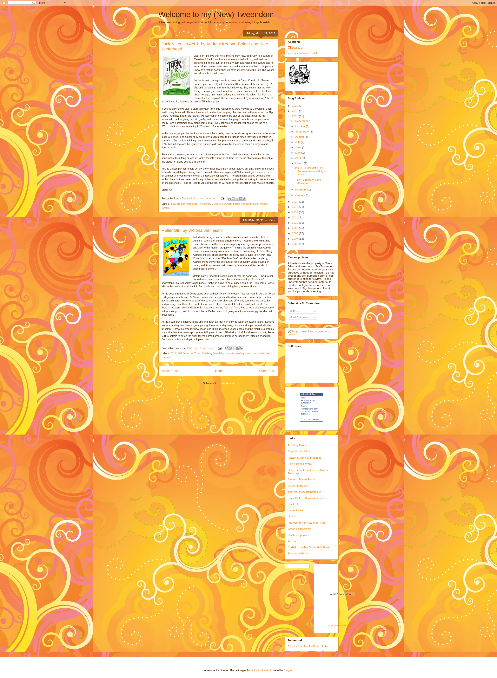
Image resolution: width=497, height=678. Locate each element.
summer (166, 357)
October (300, 126)
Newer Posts (170, 370)
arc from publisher (187, 203)
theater (264, 203)
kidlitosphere (307, 409)
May (298, 152)
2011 (295, 217)
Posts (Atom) (226, 383)
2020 (295, 105)
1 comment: (207, 348)
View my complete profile (303, 53)
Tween (165, 207)
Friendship (204, 203)
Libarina (293, 516)
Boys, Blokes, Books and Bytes (307, 498)
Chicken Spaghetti (299, 535)
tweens (304, 414)
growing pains (250, 353)
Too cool (293, 541)
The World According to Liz (304, 491)
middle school (241, 203)
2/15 (172, 203)
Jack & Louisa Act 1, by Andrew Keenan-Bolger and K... (310, 171)
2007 (295, 238)
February (301, 189)
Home (219, 370)
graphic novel (233, 353)
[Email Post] (222, 198)
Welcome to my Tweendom (308, 401)
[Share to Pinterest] (244, 199)
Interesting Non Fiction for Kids (307, 522)
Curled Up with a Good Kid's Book (308, 547)
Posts (296, 311)
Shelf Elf (293, 504)
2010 (295, 222)
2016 (295, 111)
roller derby (265, 353)
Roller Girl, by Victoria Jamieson (192, 230)
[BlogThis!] (233, 199)
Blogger (288, 670)
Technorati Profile (298, 553)
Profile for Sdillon (319, 646)
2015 (173, 353)
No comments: (208, 198)
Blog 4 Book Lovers (300, 463)
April (298, 157)
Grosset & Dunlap (222, 203)
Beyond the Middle (299, 451)
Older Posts (267, 370)
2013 (295, 206)
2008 (295, 233)
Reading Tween (297, 445)
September (302, 131)
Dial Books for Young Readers (194, 353)
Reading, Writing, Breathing (304, 457)
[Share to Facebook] (240, 199)
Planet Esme (295, 510)
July (298, 142)
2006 (295, 243)
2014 (295, 201)
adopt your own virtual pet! (341, 625)
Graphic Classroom (299, 528)
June (298, 147)
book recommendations (310, 410)
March (299, 163)
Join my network (311, 419)
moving (254, 203)
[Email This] (229, 199)
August (300, 136)
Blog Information (298, 646)
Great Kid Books (298, 485)
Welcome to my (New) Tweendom (216, 14)
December (302, 120)
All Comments (301, 317)
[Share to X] (237, 199)
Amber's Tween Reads (301, 479)
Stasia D (297, 47)
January (300, 195)
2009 (295, 227)
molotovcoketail (259, 670)
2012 (295, 212)
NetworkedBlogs (308, 394)
